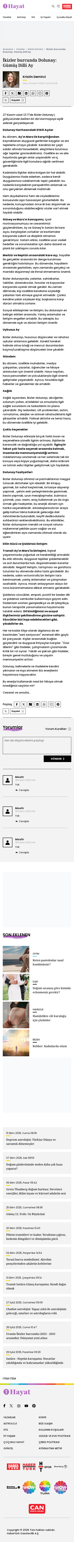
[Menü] (58, 6)
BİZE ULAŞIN (45, 1423)
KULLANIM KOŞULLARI (51, 1429)
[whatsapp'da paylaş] (33, 93)
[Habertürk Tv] (29, 1467)
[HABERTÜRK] (67, 6)
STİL (5, 1429)
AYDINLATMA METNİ (50, 1448)
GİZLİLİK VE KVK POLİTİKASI (54, 1436)
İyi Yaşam (46, 17)
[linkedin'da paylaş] (26, 93)
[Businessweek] (13, 1487)
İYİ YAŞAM (9, 1436)
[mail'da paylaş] (40, 93)
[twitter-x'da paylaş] (12, 93)
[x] (11, 1406)
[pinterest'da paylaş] (47, 93)
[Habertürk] (13, 1467)
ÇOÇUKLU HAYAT (13, 1442)
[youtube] (26, 1406)
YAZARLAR (9, 1417)
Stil (33, 17)
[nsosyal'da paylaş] (19, 93)
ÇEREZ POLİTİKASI (49, 1442)
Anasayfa (8, 49)
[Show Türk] (44, 1487)
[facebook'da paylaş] (5, 93)
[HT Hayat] (37, 1392)
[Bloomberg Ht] (60, 1467)
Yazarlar (7, 17)
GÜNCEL (8, 1448)
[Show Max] (60, 1487)
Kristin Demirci (35, 49)
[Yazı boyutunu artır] (6, 100)
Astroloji (21, 17)
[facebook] (4, 1406)
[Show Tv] (29, 1487)
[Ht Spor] (44, 1467)
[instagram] (18, 1406)
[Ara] (53, 6)
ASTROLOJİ (10, 1423)
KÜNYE (42, 1417)
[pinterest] (34, 1406)
